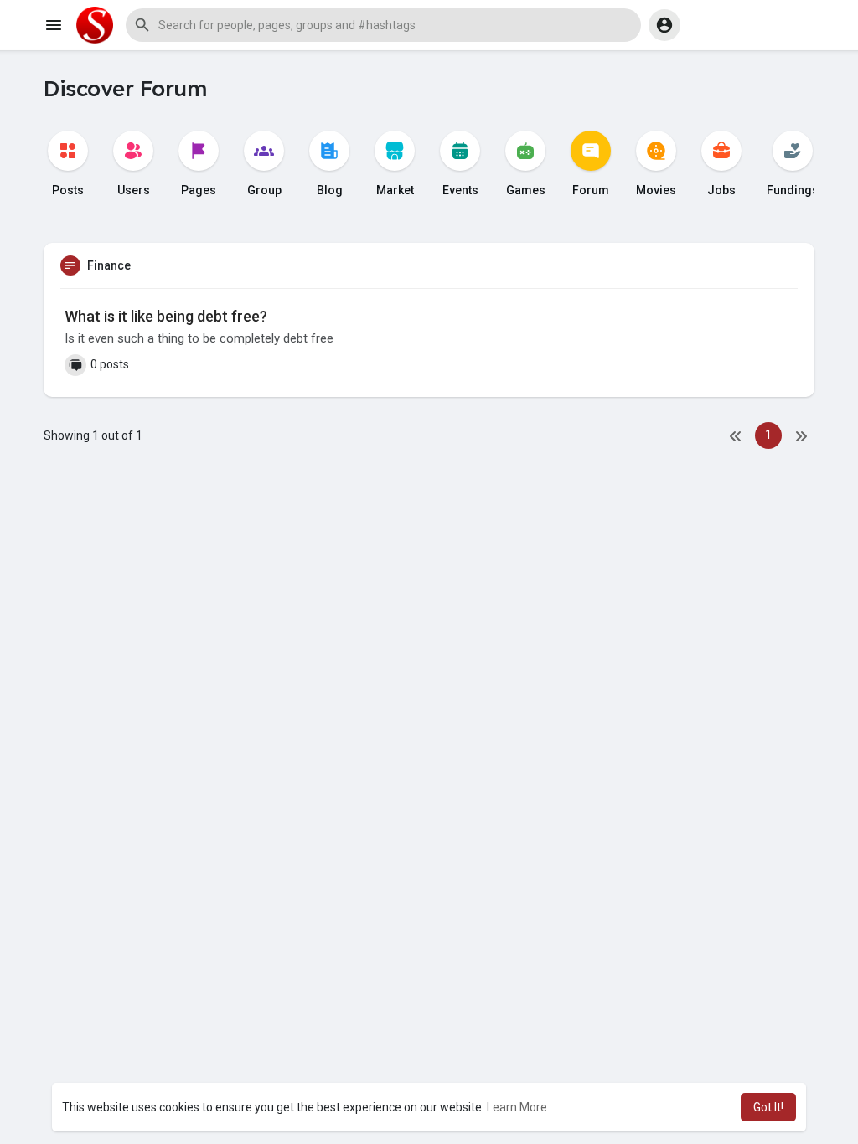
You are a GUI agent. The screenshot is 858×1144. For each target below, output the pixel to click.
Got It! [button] (768, 1107)
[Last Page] (801, 435)
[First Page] (735, 435)
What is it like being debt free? (166, 316)
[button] (383, 25)
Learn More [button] (517, 1107)
